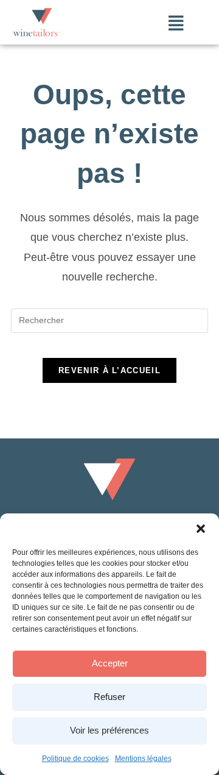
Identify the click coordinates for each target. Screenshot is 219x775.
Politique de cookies (75, 758)
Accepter (110, 663)
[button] (201, 529)
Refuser (109, 696)
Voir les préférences (109, 730)
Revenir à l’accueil (109, 370)
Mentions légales (143, 758)
